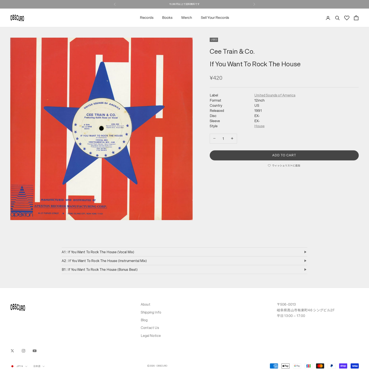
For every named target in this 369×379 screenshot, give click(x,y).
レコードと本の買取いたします (184, 4)
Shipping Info (151, 312)
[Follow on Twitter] (12, 351)
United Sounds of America (274, 95)
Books (167, 17)
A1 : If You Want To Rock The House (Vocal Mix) (98, 252)
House (259, 126)
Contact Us (150, 327)
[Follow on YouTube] (34, 351)
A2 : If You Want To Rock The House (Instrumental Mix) (104, 260)
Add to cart (284, 155)
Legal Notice (151, 335)
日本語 (36, 366)
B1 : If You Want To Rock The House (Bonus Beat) (100, 269)
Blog (144, 320)
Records (147, 17)
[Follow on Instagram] (23, 351)
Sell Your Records (215, 17)
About (145, 304)
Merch (186, 17)
